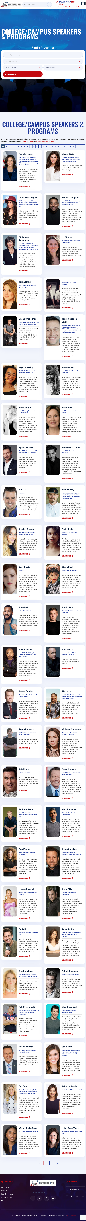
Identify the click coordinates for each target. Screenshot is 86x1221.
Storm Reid (67, 566)
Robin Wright (25, 407)
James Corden (26, 691)
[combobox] (43, 61)
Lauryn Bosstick (27, 889)
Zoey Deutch (25, 566)
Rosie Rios (67, 407)
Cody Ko (23, 929)
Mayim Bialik (68, 153)
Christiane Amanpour (24, 239)
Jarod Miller (67, 889)
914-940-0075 (74, 1190)
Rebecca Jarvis (69, 1086)
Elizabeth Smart (26, 971)
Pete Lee (23, 489)
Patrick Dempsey (70, 971)
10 (51, 1163)
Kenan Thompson (70, 197)
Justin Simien (25, 649)
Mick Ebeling (68, 489)
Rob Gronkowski (27, 1006)
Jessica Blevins (26, 529)
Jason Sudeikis (69, 849)
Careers (4, 1191)
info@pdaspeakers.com (77, 1196)
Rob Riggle (24, 769)
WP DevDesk (71, 1215)
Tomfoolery (67, 607)
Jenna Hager (25, 281)
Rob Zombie (67, 367)
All (3, 146)
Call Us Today (68, 3)
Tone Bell (23, 607)
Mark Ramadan (69, 809)
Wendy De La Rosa (28, 1128)
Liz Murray (67, 237)
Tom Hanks (67, 649)
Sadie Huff (67, 1046)
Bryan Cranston (69, 769)
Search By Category (8, 1197)
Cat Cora (23, 1086)
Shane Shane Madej (28, 318)
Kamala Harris (26, 153)
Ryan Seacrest (26, 447)
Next (57, 1163)
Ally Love (66, 691)
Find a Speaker (10, 74)
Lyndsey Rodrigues (28, 197)
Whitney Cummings (71, 729)
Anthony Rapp (26, 809)
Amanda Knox (69, 929)
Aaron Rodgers (26, 729)
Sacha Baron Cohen (71, 447)
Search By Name (7, 1194)
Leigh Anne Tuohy (70, 1128)
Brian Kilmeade (26, 1046)
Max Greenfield (69, 1006)
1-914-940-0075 (28, 141)
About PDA (5, 1187)
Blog (2, 1200)
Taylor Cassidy (26, 367)
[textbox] (43, 61)
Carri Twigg (24, 849)
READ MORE (23, 186)
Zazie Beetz (67, 529)
